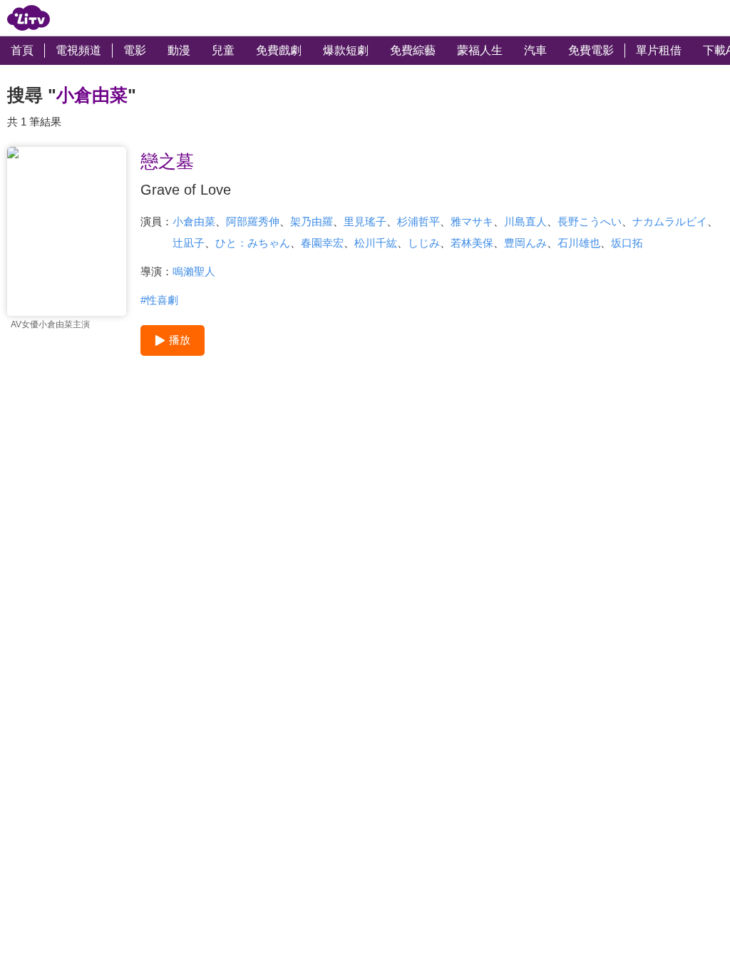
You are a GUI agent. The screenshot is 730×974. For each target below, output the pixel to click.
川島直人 (525, 221)
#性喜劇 (159, 300)
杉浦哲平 (418, 221)
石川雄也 (578, 243)
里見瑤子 (365, 221)
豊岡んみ (525, 243)
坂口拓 (627, 243)
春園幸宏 (322, 243)
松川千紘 (375, 243)
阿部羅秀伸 (252, 221)
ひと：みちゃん (252, 243)
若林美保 (472, 243)
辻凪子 (189, 243)
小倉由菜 (194, 221)
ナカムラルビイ (669, 221)
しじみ (424, 243)
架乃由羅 (311, 221)
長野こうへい (589, 221)
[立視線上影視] (28, 18)
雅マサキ (472, 221)
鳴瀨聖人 (194, 271)
